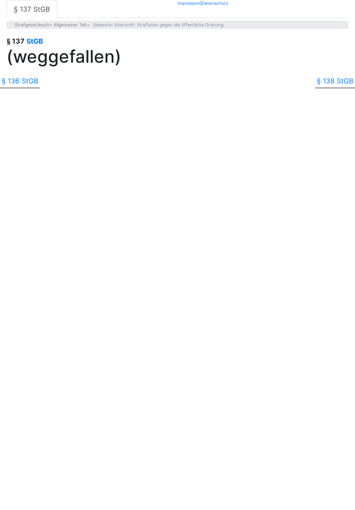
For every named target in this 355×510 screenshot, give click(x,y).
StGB (34, 41)
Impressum (189, 2)
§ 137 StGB (32, 9)
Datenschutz (215, 2)
